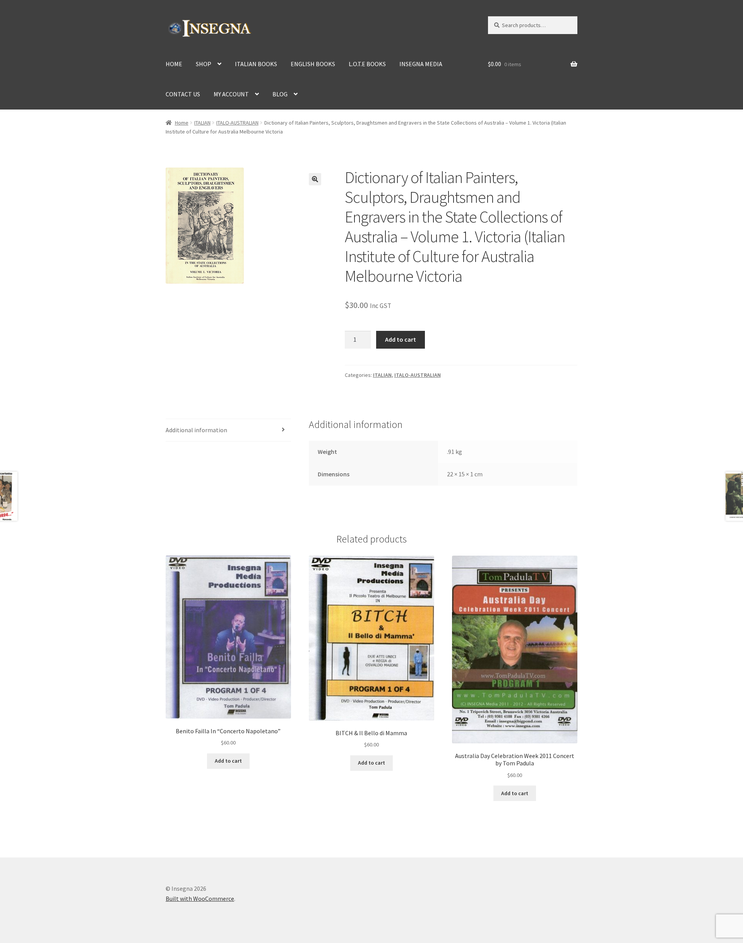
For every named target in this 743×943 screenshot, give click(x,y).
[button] (315, 179)
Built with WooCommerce (200, 898)
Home (181, 122)
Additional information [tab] (196, 430)
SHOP (203, 64)
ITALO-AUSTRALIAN (237, 122)
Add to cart (400, 339)
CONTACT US (183, 94)
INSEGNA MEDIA (420, 64)
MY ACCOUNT (231, 94)
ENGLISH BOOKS (313, 64)
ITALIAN (202, 122)
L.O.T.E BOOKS (367, 64)
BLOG (280, 94)
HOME (174, 64)
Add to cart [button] (228, 760)
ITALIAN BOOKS (256, 64)
